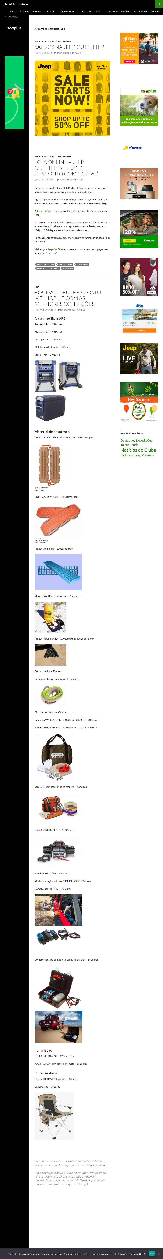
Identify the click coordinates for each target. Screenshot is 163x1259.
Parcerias (24, 11)
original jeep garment (48, 268)
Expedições (50, 11)
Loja (49, 41)
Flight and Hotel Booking (117, 11)
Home (98, 11)
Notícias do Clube (61, 41)
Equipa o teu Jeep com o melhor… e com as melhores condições (68, 298)
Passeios (37, 11)
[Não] (159, 1253)
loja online (82, 264)
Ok (151, 1253)
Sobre (12, 11)
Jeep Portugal (84, 11)
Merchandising (66, 11)
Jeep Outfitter (44, 210)
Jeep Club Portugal (16, 4)
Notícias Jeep (130, 455)
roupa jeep (68, 268)
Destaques (40, 41)
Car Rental (156, 11)
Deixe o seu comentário (69, 53)
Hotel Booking (140, 11)
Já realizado (129, 445)
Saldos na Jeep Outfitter (69, 46)
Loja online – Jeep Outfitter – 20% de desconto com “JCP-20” (66, 168)
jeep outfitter (65, 264)
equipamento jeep (45, 264)
